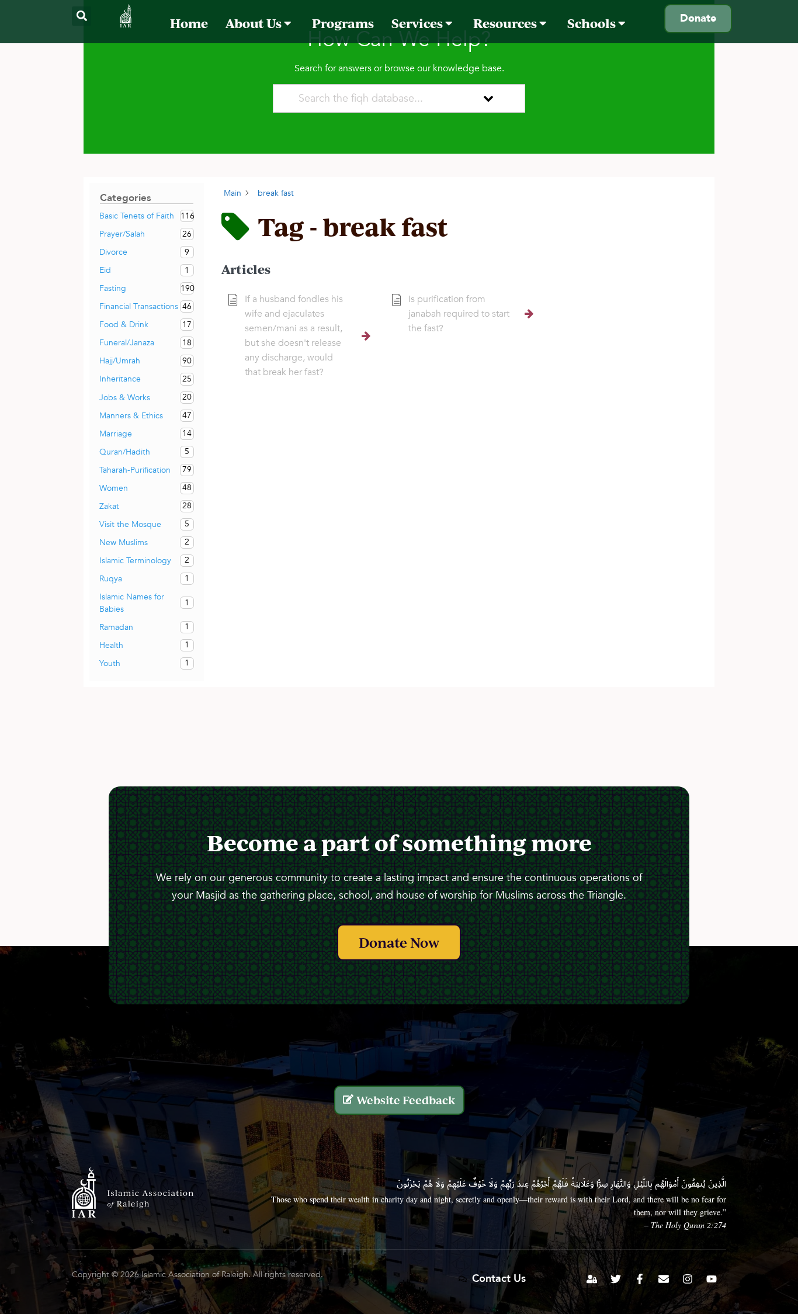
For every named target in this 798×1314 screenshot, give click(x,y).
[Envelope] (663, 1278)
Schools (592, 23)
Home (189, 23)
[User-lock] (591, 1278)
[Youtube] (711, 1278)
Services (418, 23)
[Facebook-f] (639, 1278)
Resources (506, 23)
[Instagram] (687, 1278)
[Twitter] (615, 1278)
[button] (81, 16)
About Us (254, 23)
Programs (343, 23)
